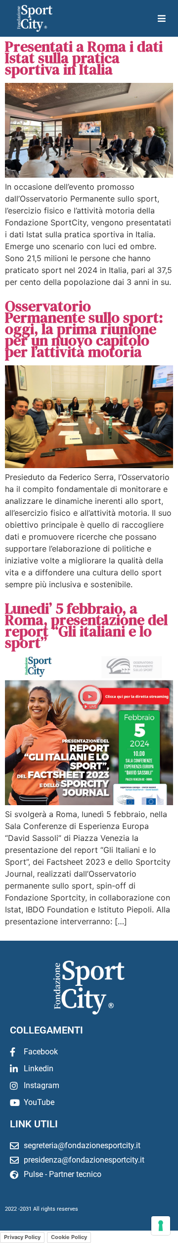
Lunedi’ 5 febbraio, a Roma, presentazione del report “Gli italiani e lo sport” (86, 625)
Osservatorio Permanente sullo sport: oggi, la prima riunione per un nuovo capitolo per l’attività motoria (84, 329)
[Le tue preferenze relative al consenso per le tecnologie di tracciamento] (160, 1225)
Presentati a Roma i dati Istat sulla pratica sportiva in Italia (84, 57)
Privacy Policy (22, 1237)
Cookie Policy (69, 1237)
